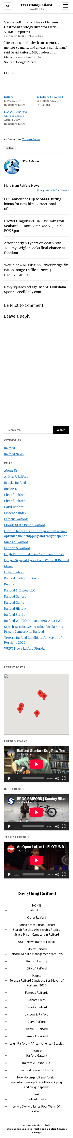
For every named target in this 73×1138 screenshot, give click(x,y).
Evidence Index (15, 513)
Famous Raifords (16, 519)
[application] (36, 764)
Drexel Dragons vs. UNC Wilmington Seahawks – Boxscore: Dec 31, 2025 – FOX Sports (34, 225)
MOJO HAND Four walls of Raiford (15, 113)
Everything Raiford (36, 5)
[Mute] (57, 778)
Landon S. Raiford (17, 548)
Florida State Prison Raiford (24, 525)
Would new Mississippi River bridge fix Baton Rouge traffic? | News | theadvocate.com (36, 269)
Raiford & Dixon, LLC (19, 590)
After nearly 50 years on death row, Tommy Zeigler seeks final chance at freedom (34, 247)
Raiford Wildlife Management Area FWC (33, 620)
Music (8, 566)
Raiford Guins (14, 602)
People (9, 584)
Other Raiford (14, 572)
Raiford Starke (14, 614)
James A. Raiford (16, 542)
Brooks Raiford (15, 482)
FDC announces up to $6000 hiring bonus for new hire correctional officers (32, 203)
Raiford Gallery (15, 596)
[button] (37, 714)
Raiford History (15, 608)
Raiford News (14, 454)
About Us (10, 470)
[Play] (9, 778)
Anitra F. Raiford (16, 476)
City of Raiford (14, 494)
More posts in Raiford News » (53, 190)
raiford (10, 147)
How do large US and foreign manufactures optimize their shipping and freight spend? (36, 1082)
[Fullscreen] (64, 778)
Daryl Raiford (14, 507)
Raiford (9, 448)
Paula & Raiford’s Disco (21, 578)
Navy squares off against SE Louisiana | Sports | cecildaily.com (36, 289)
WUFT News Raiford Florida (24, 648)
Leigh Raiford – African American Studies (34, 554)
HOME (36, 905)
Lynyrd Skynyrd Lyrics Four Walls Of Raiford (36, 560)
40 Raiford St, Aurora (49, 96)
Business (10, 488)
